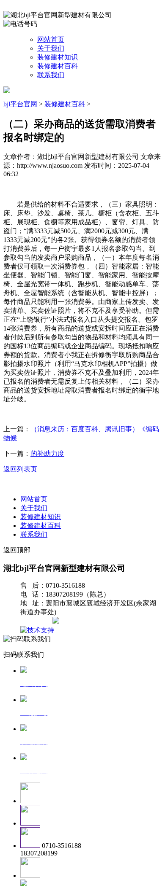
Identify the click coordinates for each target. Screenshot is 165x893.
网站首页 (50, 39)
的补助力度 (47, 453)
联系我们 (50, 74)
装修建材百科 (57, 66)
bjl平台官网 (20, 104)
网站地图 (37, 621)
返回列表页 (20, 469)
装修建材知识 (57, 57)
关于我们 (50, 48)
